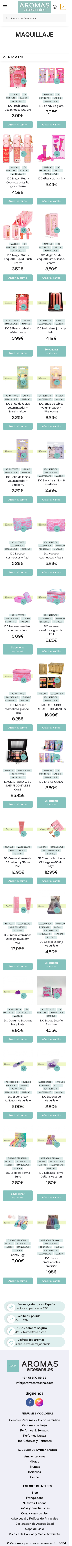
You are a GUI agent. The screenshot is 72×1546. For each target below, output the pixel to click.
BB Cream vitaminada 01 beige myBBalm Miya (18, 939)
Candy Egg (18, 1254)
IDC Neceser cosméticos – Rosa (51, 555)
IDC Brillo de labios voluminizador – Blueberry (18, 481)
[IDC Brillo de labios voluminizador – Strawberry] (51, 377)
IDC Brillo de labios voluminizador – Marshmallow (18, 407)
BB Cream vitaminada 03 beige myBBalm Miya (18, 862)
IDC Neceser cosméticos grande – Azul (51, 630)
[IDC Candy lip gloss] (51, 76)
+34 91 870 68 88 (34, 1377)
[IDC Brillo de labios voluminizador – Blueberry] (18, 450)
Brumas (34, 1466)
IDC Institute (11, 320)
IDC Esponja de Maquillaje (51, 1098)
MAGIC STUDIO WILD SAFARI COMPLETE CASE (17, 785)
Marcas (15, 94)
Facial (57, 927)
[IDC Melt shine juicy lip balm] (51, 302)
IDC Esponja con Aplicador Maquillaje (18, 1098)
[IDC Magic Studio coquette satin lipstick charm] (51, 225)
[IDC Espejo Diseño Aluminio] (51, 990)
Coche (34, 1477)
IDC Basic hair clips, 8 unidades (51, 482)
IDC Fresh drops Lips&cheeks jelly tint (17, 107)
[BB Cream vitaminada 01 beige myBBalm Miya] (18, 905)
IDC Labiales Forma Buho (17, 1174)
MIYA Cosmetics (17, 850)
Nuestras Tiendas (34, 1503)
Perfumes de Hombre (34, 1430)
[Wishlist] (24, 81)
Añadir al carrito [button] (17, 124)
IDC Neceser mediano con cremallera (17, 628)
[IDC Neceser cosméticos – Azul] (18, 524)
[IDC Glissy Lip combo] (51, 148)
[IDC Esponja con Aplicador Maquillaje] (18, 1063)
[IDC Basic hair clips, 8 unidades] (51, 450)
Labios (23, 98)
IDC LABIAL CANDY (51, 781)
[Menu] (6, 7)
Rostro (18, 854)
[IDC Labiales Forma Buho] (18, 1139)
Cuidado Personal (17, 1158)
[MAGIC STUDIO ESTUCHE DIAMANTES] (51, 675)
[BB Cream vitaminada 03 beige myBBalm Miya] (18, 828)
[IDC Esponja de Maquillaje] (51, 1063)
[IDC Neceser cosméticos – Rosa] (51, 524)
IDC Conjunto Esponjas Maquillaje (17, 1022)
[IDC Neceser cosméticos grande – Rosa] (18, 675)
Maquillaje (18, 101)
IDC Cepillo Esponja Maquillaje (51, 943)
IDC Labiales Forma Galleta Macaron (51, 1174)
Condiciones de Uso (34, 1513)
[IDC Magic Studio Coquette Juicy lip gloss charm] (18, 148)
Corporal (45, 1247)
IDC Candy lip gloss (51, 105)
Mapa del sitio (34, 1529)
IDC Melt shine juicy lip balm (51, 330)
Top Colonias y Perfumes (35, 1441)
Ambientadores (34, 1456)
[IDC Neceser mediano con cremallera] (18, 596)
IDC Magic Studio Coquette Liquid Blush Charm (18, 259)
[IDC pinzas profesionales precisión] (51, 1221)
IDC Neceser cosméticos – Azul (17, 555)
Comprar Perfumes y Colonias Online (34, 1420)
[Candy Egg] (18, 1221)
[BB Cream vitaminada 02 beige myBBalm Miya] (51, 828)
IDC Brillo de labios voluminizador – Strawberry (51, 407)
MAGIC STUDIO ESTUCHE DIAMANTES (51, 707)
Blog (34, 1492)
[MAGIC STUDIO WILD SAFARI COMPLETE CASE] (18, 752)
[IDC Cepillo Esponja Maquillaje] (51, 905)
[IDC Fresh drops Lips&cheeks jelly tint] (18, 75)
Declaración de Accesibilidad (34, 1523)
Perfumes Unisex (34, 1435)
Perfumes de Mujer (34, 1425)
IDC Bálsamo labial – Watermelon (18, 330)
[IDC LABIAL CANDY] (51, 752)
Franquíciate (34, 1498)
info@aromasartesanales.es (34, 1383)
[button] (62, 7)
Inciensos (34, 1472)
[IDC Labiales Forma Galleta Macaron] (51, 1139)
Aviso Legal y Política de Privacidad (34, 1518)
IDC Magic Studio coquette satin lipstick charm (51, 259)
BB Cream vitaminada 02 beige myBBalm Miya (51, 862)
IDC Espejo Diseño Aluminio (51, 1022)
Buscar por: (16, 57)
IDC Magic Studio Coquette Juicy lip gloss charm (17, 182)
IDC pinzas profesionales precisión (51, 1262)
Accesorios (51, 473)
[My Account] (54, 7)
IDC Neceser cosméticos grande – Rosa (18, 709)
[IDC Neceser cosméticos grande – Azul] (51, 596)
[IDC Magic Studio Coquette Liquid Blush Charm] (18, 225)
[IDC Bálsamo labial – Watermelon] (18, 302)
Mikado (34, 1461)
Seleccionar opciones (51, 351)
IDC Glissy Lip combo (51, 178)
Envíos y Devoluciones (35, 1508)
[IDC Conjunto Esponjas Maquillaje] (18, 990)
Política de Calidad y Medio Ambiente (34, 1534)
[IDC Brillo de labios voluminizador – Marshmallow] (18, 377)
